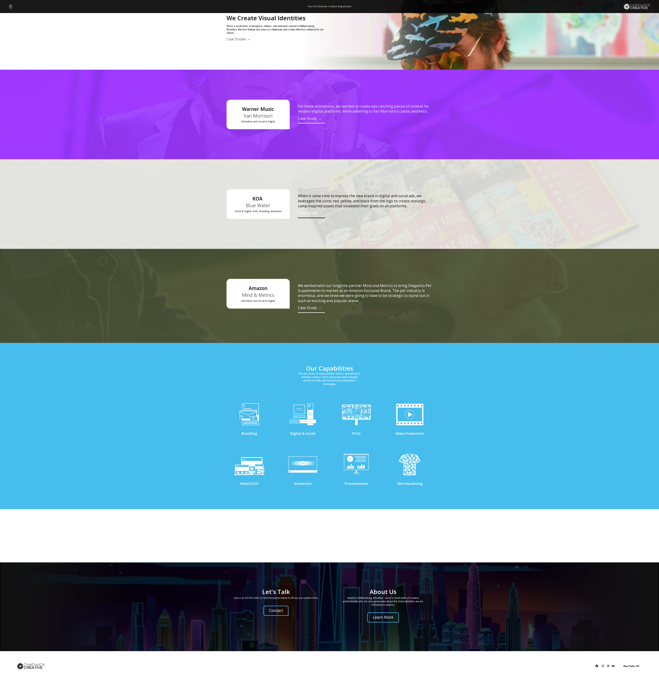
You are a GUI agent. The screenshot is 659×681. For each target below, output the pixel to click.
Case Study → (309, 118)
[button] (10, 6)
